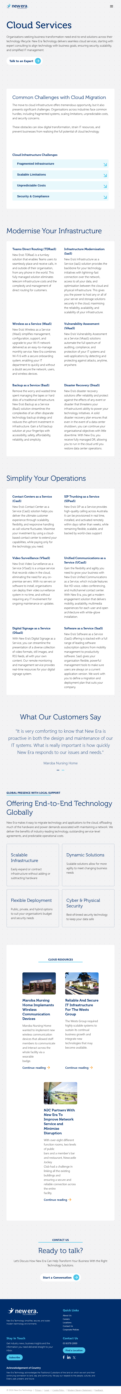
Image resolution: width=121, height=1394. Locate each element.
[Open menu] (112, 6)
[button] (39, 1022)
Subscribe (14, 1357)
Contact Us (68, 1326)
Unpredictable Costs (31, 185)
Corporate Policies (71, 1329)
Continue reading (34, 1067)
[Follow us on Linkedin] (68, 1357)
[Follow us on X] (74, 1357)
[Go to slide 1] (58, 770)
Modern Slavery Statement (80, 1390)
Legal (47, 1390)
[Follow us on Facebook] (63, 1357)
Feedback (98, 1390)
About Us (67, 1315)
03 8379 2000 (70, 1343)
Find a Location (74, 1350)
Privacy (38, 1390)
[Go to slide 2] (63, 770)
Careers (66, 1319)
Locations (67, 1322)
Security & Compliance (33, 196)
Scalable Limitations (31, 174)
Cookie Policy (58, 1390)
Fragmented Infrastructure (35, 163)
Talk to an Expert (21, 61)
